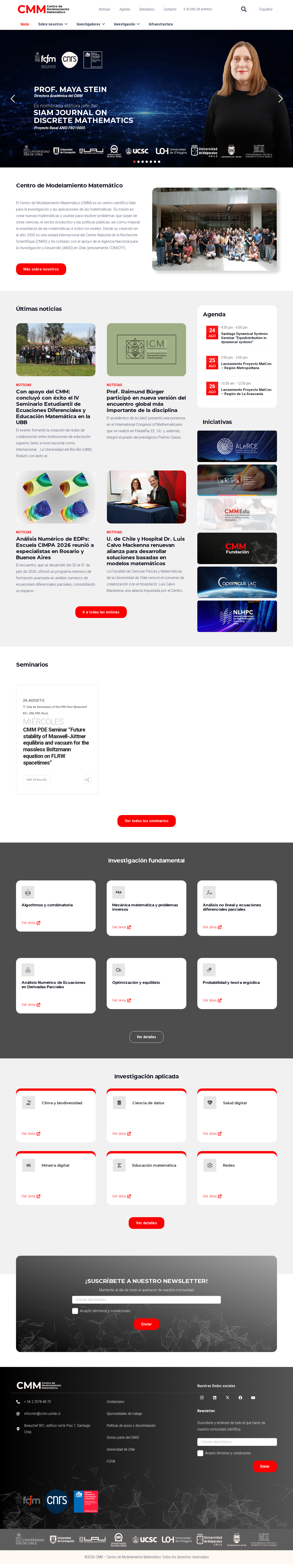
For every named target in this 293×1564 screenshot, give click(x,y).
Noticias (23, 385)
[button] (244, 9)
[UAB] (118, 1540)
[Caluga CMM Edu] (237, 514)
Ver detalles (37, 779)
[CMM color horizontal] (43, 9)
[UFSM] (264, 1540)
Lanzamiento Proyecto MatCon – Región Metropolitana (246, 366)
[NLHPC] (237, 616)
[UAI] (92, 1540)
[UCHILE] (30, 1540)
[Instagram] (201, 1397)
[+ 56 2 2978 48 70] (20, 1402)
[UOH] (177, 1540)
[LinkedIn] (214, 1397)
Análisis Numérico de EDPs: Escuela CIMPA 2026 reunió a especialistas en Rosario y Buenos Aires (55, 548)
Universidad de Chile (121, 1449)
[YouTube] (253, 1397)
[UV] (209, 1540)
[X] (227, 1397)
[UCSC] (144, 1540)
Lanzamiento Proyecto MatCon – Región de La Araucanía (246, 392)
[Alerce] (237, 446)
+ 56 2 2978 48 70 (37, 1402)
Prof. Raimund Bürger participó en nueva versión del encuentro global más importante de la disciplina (146, 400)
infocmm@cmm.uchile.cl (42, 1413)
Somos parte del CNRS (123, 1437)
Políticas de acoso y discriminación (131, 1425)
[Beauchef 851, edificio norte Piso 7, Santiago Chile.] (20, 1429)
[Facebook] (240, 1397)
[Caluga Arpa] (237, 480)
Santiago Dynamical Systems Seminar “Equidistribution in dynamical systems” (244, 338)
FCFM (111, 1461)
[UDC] (62, 1540)
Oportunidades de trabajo (124, 1413)
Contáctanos (115, 1402)
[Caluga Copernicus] (237, 582)
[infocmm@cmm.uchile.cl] (20, 1414)
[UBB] (237, 1540)
